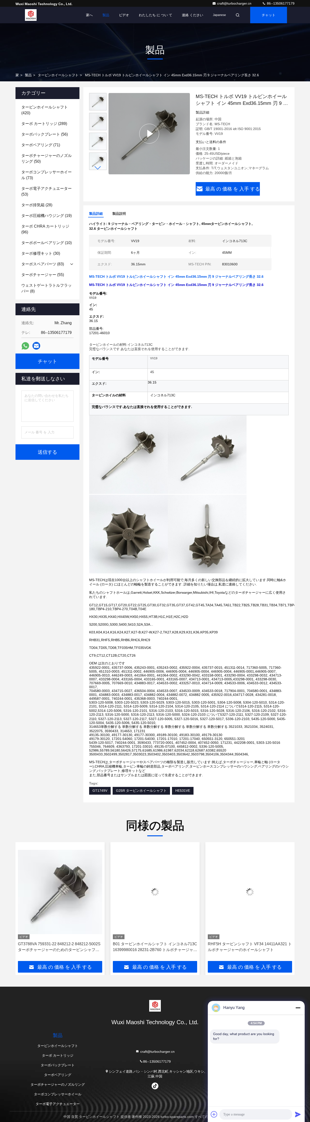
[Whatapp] (25, 346)
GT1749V (100, 790)
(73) (46, 175)
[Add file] (214, 1114)
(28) (36, 205)
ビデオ (124, 15)
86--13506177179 (280, 3)
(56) (44, 134)
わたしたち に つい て (155, 15)
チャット (268, 15)
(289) (44, 124)
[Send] (298, 1114)
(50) (46, 158)
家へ (89, 15)
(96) (45, 229)
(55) (42, 275)
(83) (42, 264)
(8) (46, 288)
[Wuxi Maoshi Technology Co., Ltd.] (31, 15)
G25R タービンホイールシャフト (141, 790)
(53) (46, 191)
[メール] (36, 346)
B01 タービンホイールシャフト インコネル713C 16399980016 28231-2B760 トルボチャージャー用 (100, 947)
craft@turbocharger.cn (234, 3)
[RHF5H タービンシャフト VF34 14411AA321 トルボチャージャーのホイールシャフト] (195, 892)
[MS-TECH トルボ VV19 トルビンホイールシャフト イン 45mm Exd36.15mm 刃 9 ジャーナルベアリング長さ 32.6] (149, 133)
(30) (40, 253)
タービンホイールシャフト (58, 75)
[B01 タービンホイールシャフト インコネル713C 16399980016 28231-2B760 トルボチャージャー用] (100, 892)
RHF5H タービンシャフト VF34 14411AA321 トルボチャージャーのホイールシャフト (195, 947)
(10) (46, 243)
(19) (46, 216)
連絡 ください (192, 15)
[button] (98, 168)
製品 (105, 15)
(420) (44, 110)
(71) (40, 145)
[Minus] (298, 1008)
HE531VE (182, 790)
